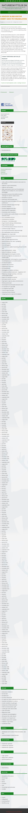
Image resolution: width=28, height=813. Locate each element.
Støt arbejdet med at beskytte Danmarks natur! (12, 284)
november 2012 (5, 587)
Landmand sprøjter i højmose (8, 228)
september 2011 (5, 609)
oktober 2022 (5, 373)
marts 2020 (4, 428)
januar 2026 (4, 315)
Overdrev (4, 783)
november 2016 (5, 501)
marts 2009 (4, 661)
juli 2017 (4, 486)
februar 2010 (5, 644)
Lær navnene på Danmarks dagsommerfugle (12, 230)
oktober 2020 (5, 415)
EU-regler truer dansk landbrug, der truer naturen (13, 699)
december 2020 (5, 412)
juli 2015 (4, 531)
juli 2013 (4, 574)
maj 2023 (4, 360)
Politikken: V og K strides (7, 721)
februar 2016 (5, 518)
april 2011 (4, 618)
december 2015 (5, 521)
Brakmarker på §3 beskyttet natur (9, 199)
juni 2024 (4, 337)
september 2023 (5, 354)
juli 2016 (4, 508)
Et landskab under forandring (8, 212)
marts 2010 (4, 642)
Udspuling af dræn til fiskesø (8, 292)
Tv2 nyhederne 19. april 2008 (8, 286)
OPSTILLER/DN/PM (6, 268)
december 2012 (5, 585)
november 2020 (5, 414)
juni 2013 (4, 575)
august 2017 (4, 484)
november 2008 (5, 668)
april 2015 (4, 536)
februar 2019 (5, 453)
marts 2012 (4, 598)
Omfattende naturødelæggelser (9, 714)
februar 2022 (5, 388)
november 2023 (5, 350)
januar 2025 (4, 328)
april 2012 (4, 596)
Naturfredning (5, 767)
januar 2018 (4, 477)
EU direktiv (3, 170)
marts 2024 (4, 343)
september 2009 (5, 652)
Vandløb (4, 789)
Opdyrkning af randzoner (8, 266)
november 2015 (5, 523)
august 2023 (4, 356)
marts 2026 (4, 311)
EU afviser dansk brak (7, 697)
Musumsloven (4, 174)
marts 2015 (4, 538)
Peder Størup (19, 22)
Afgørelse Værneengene (7, 187)
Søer (3, 785)
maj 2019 (4, 447)
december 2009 (5, 648)
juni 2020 (4, 423)
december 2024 (5, 330)
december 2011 (5, 603)
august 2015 (4, 529)
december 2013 (5, 566)
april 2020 (4, 427)
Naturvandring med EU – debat (9, 250)
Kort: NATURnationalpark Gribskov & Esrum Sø (12, 226)
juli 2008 (4, 676)
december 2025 (5, 317)
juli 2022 (4, 378)
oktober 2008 (5, 670)
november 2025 (5, 319)
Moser (3, 781)
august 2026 (4, 302)
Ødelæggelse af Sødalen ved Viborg (10, 270)
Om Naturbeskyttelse (7, 262)
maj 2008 (4, 680)
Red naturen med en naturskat (9, 279)
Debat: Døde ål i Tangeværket (8, 210)
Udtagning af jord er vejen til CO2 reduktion (11, 294)
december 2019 (5, 434)
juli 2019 (4, 443)
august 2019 (4, 442)
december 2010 (5, 626)
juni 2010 (4, 637)
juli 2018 (4, 466)
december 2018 (5, 456)
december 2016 (5, 499)
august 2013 (4, 572)
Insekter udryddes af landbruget (9, 703)
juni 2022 (4, 380)
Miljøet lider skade (6, 712)
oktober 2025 (5, 321)
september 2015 (5, 527)
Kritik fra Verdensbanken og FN (9, 706)
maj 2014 (4, 557)
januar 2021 (4, 410)
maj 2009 (4, 657)
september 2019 (5, 440)
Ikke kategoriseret (5, 86)
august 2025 (4, 322)
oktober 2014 (5, 547)
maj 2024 (4, 339)
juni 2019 (4, 445)
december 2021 (5, 391)
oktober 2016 (5, 503)
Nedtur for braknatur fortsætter (9, 252)
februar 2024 (5, 345)
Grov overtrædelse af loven (8, 217)
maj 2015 (4, 534)
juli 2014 (4, 553)
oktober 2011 (5, 607)
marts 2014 (4, 561)
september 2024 (5, 336)
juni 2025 (4, 324)
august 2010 (4, 633)
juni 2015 (4, 533)
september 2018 (5, 462)
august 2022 (4, 376)
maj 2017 (4, 490)
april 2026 (4, 309)
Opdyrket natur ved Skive (8, 264)
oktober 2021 (5, 395)
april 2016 (4, 514)
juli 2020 (4, 421)
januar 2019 (4, 455)
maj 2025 (4, 326)
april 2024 (4, 341)
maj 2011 (4, 616)
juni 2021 (4, 401)
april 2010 (4, 640)
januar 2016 (4, 520)
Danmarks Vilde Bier (6, 206)
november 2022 (5, 371)
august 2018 (4, 464)
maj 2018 (4, 469)
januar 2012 (4, 601)
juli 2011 (4, 613)
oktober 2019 (5, 438)
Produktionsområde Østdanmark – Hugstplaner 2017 (14, 272)
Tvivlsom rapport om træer (8, 290)
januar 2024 (4, 347)
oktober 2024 (5, 334)
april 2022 (4, 384)
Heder (3, 779)
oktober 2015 (5, 525)
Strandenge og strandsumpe (8, 787)
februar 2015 (5, 540)
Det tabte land (5, 695)
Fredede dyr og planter (7, 743)
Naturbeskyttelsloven (7, 759)
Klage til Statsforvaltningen (8, 225)
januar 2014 (4, 564)
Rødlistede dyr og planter (7, 747)
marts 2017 (4, 494)
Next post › (11, 92)
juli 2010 (4, 635)
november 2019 (5, 436)
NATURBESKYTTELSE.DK (14, 6)
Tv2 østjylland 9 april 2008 (7, 288)
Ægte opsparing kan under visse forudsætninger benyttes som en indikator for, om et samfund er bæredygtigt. (13, 190)
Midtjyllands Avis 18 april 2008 (8, 234)
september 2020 (5, 417)
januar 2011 (4, 624)
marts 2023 (4, 363)
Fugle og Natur (5, 755)
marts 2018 (4, 473)
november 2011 (5, 605)
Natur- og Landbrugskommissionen (10, 239)
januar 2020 (4, 432)
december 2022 (5, 369)
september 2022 (5, 375)
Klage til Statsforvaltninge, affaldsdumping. (11, 223)
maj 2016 (4, 512)
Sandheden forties (6, 723)
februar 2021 (5, 408)
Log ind (3, 797)
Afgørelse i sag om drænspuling (9, 185)
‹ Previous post (3, 92)
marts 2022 (4, 386)
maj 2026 (4, 308)
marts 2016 (4, 516)
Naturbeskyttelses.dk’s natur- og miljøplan (11, 241)
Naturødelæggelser (6, 245)
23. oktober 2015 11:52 (9, 22)
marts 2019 (4, 451)
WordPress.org (5, 803)
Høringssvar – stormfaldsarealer (9, 221)
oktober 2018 (5, 460)
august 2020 (4, 419)
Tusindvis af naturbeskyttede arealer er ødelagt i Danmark (13, 83)
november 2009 (5, 650)
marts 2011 (4, 620)
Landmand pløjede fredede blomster (10, 735)
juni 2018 (4, 468)
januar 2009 (4, 665)
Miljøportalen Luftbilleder (7, 757)
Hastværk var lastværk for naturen (10, 701)
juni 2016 (4, 510)
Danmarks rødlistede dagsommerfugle (10, 204)
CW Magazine (9, 811)
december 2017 (5, 479)
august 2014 (4, 551)
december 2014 (5, 544)
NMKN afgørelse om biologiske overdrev (11, 254)
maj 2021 (4, 402)
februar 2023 (5, 365)
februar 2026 (5, 313)
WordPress (19, 811)
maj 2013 (4, 577)
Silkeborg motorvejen (7, 283)
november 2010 (5, 627)
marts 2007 (4, 683)
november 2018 (5, 458)
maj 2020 (4, 425)
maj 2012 (4, 594)
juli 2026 (4, 304)
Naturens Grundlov (6, 243)
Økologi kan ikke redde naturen (9, 716)
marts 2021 (4, 406)
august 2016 (4, 507)
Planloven (3, 172)
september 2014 (5, 549)
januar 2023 (4, 367)
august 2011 (4, 611)
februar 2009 (5, 663)
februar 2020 (5, 430)
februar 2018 (5, 475)
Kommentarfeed (5, 801)
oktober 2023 (5, 352)
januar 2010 (4, 646)
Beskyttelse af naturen (7, 197)
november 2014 (5, 546)
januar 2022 (4, 389)
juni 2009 (4, 655)
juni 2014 (4, 555)
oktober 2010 (5, 629)
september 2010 (5, 631)
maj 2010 (4, 639)
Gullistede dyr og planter (7, 745)
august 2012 (4, 590)
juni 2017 (4, 488)
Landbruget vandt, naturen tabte (9, 708)
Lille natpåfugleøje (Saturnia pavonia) (10, 232)
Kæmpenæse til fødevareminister (9, 705)
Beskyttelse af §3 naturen (8, 776)
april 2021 (4, 404)
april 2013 (4, 579)
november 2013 (5, 568)
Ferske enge (5, 778)
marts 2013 (4, 581)
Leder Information (6, 710)
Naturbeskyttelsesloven (6, 169)
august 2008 (4, 674)
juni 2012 (4, 592)
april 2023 (4, 362)
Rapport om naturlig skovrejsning (9, 277)
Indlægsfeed (5, 799)
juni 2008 (4, 678)
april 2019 (4, 449)
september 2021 (5, 397)
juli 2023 (4, 358)
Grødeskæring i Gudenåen (8, 219)
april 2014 (4, 559)
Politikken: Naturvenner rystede (9, 719)
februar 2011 (5, 622)
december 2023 (5, 349)
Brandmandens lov (6, 150)
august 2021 (4, 399)
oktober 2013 (5, 570)
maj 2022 (4, 382)
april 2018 (4, 471)
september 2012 (5, 588)
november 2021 (5, 393)
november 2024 (5, 332)
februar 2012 (5, 600)
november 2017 (5, 481)
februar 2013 (5, 583)
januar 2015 (4, 542)
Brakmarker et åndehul (7, 692)
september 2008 (5, 672)
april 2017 (4, 492)
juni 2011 (4, 614)
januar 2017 (4, 497)
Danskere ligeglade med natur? (9, 208)
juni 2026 (4, 306)
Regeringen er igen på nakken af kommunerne (12, 281)
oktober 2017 (5, 482)
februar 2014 (5, 562)
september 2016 (5, 505)
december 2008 (5, 667)
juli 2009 (4, 653)
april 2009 (4, 659)
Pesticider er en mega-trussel (8, 718)
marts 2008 (4, 681)
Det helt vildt (5, 693)
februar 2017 (5, 495)
